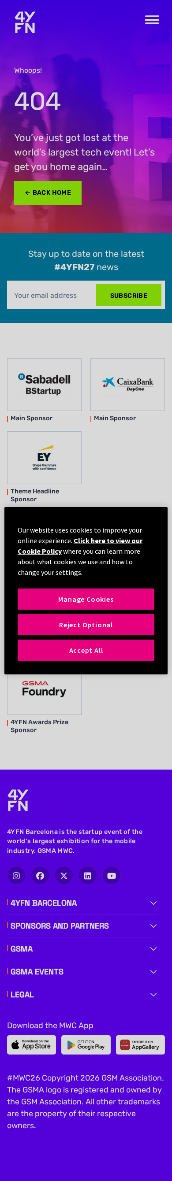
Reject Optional (86, 624)
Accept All (86, 650)
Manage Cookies (85, 598)
